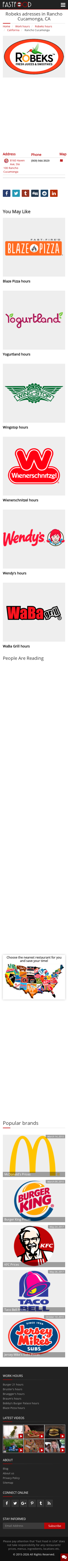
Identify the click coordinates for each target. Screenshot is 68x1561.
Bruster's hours (12, 1389)
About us (8, 1473)
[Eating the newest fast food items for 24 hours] (55, 1445)
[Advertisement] (34, 114)
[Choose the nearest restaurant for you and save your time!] (34, 980)
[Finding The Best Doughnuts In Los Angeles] (34, 1445)
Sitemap (8, 1482)
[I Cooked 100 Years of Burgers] (55, 1431)
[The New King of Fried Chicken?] (13, 1445)
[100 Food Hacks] (13, 1431)
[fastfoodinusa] (17, 4)
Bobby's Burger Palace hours (21, 1403)
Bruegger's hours (14, 1394)
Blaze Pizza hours (14, 1408)
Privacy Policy (11, 1478)
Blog (5, 1468)
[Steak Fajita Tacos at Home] (34, 1431)
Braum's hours (12, 1398)
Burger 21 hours (13, 1384)
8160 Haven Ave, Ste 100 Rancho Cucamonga (14, 166)
